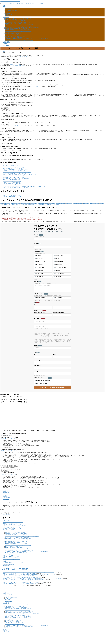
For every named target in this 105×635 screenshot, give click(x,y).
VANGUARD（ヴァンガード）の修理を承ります (16, 19)
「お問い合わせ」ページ (23, 56)
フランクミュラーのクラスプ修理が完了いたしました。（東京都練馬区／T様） (20, 575)
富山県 (53, 203)
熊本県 (42, 204)
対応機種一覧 (6, 492)
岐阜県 (70, 203)
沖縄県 (57, 204)
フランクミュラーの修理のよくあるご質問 (12, 196)
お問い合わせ (6, 499)
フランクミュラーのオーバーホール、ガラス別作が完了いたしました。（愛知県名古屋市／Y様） (24, 579)
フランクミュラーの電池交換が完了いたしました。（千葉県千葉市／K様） (19, 573)
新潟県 (50, 203)
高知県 (29, 204)
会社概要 (5, 496)
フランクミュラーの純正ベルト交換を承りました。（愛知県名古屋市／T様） (20, 583)
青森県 (5, 203)
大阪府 (91, 203)
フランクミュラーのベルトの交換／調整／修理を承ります (15, 525)
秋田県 (15, 203)
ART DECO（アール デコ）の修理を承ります (15, 36)
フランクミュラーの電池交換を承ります (11, 559)
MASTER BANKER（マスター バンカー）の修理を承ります (18, 31)
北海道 (1, 203)
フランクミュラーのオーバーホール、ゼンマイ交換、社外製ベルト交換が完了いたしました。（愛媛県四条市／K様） (28, 572)
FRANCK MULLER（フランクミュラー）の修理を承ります (18, 18)
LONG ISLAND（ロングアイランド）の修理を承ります (17, 23)
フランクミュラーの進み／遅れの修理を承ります (13, 556)
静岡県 (74, 203)
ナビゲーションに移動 (15, 1)
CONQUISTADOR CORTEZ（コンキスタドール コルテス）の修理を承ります (22, 27)
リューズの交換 (8, 11)
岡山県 (8, 204)
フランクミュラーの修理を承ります (10, 165)
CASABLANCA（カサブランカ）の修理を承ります (16, 20)
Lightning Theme (15, 587)
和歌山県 (102, 203)
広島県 (12, 204)
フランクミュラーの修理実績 (15, 569)
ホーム (4, 490)
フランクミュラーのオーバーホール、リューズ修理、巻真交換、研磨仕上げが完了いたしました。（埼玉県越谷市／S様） (29, 574)
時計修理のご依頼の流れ (18, 65)
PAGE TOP (2, 633)
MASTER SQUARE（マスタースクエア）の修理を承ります (18, 29)
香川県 (22, 204)
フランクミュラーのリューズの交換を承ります (13, 527)
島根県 (5, 204)
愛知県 (77, 203)
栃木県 (28, 203)
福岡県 (32, 204)
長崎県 (39, 204)
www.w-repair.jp (6, 514)
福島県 (22, 203)
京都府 (87, 203)
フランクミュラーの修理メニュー (10, 529)
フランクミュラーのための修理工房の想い (12, 195)
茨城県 (25, 203)
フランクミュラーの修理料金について (11, 194)
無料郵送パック (6, 495)
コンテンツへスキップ (5, 1)
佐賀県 (36, 204)
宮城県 (12, 203)
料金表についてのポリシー (35, 86)
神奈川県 (46, 203)
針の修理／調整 (8, 14)
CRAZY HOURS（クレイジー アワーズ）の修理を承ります (18, 26)
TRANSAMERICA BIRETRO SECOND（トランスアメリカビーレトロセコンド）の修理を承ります (26, 38)
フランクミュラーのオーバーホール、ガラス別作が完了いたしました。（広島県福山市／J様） (23, 582)
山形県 (19, 203)
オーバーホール (8, 8)
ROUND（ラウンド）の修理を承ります (14, 34)
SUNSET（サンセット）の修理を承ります (14, 37)
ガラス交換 (7, 9)
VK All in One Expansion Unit (26, 587)
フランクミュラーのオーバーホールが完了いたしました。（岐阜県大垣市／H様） (21, 577)
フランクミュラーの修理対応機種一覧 (11, 531)
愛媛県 (25, 204)
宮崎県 (49, 204)
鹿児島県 (53, 204)
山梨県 (63, 203)
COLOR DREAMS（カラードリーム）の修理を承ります (17, 28)
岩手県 (8, 203)
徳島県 (19, 204)
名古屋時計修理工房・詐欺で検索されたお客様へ (13, 562)
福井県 (60, 203)
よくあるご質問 (6, 497)
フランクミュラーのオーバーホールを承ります (13, 522)
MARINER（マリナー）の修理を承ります (14, 33)
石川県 (57, 203)
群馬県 (32, 203)
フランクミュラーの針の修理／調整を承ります (13, 557)
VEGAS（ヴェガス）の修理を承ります (13, 32)
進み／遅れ (7, 13)
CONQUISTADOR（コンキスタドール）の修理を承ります (18, 22)
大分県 (46, 204)
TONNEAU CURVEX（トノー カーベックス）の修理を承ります (19, 24)
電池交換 (7, 15)
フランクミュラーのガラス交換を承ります (12, 523)
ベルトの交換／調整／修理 (11, 10)
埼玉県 (35, 203)
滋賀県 (84, 203)
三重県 (80, 203)
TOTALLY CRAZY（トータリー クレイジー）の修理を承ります (19, 40)
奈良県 (97, 203)
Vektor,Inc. (35, 587)
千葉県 (39, 203)
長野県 (67, 203)
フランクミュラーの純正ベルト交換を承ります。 (13, 580)
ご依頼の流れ (6, 493)
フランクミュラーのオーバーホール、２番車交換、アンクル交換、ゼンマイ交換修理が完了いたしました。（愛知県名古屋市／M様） (32, 578)
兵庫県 (94, 203)
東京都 (42, 203)
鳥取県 (1, 204)
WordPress (7, 587)
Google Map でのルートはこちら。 (8, 438)
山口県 (15, 204)
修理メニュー (6, 491)
